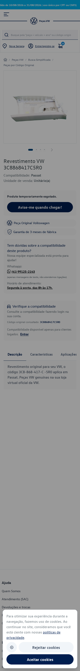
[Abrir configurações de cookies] (11, 647)
